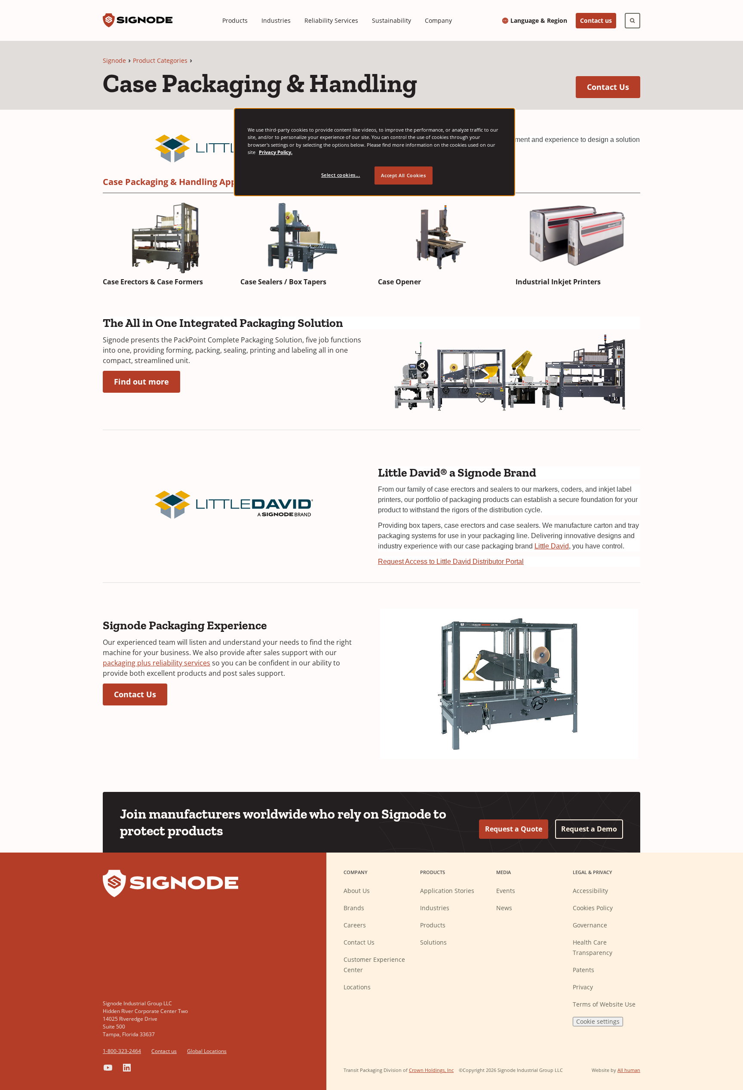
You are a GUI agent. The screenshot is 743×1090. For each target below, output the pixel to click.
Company (438, 20)
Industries (276, 20)
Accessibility (590, 891)
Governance (590, 925)
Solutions (433, 942)
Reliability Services (331, 20)
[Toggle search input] (632, 20)
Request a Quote (513, 829)
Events (505, 891)
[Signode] (137, 20)
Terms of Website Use (604, 1004)
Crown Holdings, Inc (431, 1070)
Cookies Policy (593, 908)
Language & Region (538, 20)
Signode (114, 60)
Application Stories (447, 891)
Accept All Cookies (403, 175)
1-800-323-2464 (122, 1051)
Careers (355, 925)
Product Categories (160, 60)
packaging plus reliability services (156, 663)
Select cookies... (340, 175)
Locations (357, 987)
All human (628, 1070)
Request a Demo (589, 829)
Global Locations (207, 1051)
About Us (357, 891)
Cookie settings (598, 1021)
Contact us (596, 20)
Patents (583, 970)
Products (235, 20)
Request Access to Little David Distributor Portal (451, 561)
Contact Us (613, 86)
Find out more (147, 381)
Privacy (583, 987)
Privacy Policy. (275, 152)
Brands (354, 908)
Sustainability (391, 20)
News (504, 908)
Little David (551, 546)
